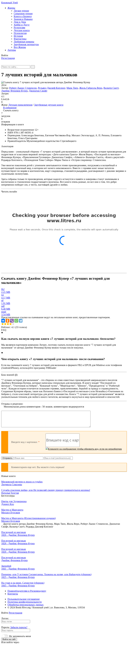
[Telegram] (20, 321)
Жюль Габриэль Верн (90, 88)
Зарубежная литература (26, 44)
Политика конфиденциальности (24, 602)
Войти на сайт (9, 639)
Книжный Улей (9, 2)
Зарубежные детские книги (48, 104)
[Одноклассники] (7, 321)
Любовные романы (24, 41)
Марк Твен (72, 88)
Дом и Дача (20, 22)
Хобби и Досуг (22, 24)
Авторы (11, 50)
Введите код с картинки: (24, 442)
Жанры (11, 8)
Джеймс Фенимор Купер (14, 90)
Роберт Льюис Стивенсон (23, 88)
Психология (20, 33)
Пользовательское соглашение (23, 599)
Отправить (7, 458)
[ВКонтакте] (3, 321)
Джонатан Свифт (38, 90)
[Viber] (12, 321)
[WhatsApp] (16, 321)
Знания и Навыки (23, 19)
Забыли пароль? (18, 627)
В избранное (10, 107)
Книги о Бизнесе (23, 16)
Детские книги (22, 30)
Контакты (12, 593)
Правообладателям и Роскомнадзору (26, 591)
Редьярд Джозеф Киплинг (51, 88)
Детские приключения (20, 104)
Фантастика (20, 38)
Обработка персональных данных (25, 604)
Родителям (19, 27)
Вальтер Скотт (111, 88)
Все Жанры (20, 47)
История (18, 36)
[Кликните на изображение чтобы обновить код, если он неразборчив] (84, 449)
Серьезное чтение (23, 13)
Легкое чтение (21, 10)
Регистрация (8, 58)
